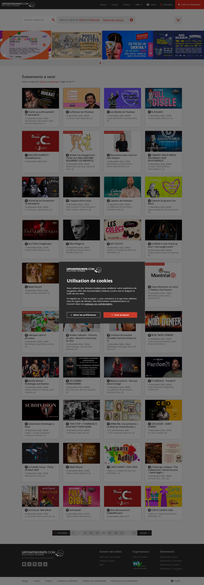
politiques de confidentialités (98, 303)
